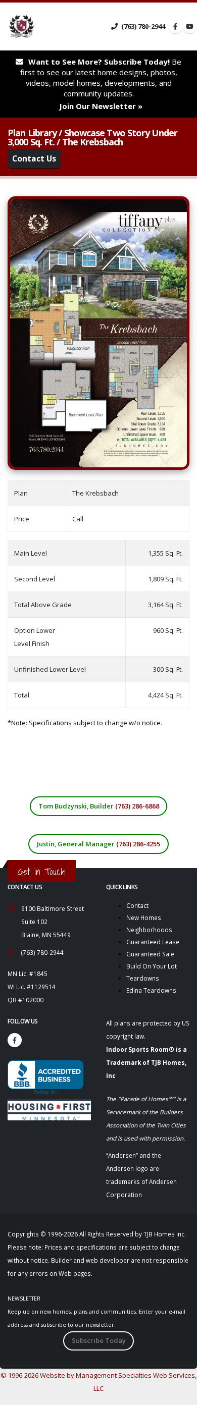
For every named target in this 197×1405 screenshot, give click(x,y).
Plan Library (32, 133)
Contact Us (34, 158)
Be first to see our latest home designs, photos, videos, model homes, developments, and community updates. (101, 84)
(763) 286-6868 (137, 805)
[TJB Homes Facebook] (175, 26)
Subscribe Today (99, 1340)
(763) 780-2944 (142, 26)
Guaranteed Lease (152, 942)
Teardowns (142, 978)
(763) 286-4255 (138, 843)
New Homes (143, 917)
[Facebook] (15, 1040)
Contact (137, 905)
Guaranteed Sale (150, 954)
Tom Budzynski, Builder (98, 805)
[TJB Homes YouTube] (189, 26)
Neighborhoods (149, 930)
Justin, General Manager (98, 843)
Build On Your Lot (151, 966)
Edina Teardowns (151, 990)
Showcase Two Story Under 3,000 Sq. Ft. (92, 137)
